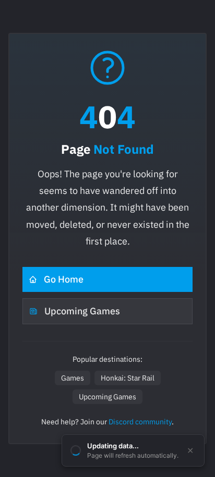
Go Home (63, 279)
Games (72, 378)
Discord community (140, 421)
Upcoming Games (82, 311)
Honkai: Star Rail (127, 378)
